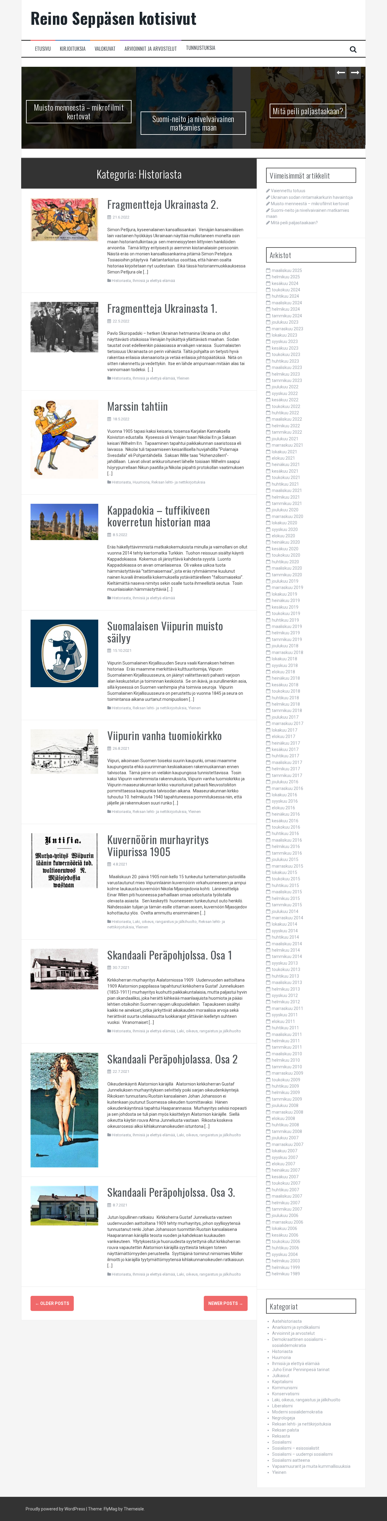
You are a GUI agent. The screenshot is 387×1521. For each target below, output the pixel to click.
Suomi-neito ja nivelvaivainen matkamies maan (193, 123)
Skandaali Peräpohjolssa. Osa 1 (169, 955)
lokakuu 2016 (284, 794)
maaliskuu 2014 (287, 943)
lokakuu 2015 (284, 872)
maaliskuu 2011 (287, 1034)
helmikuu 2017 (286, 768)
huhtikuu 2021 (285, 484)
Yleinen (183, 378)
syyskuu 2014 (285, 930)
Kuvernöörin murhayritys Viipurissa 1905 (158, 845)
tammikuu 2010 (287, 1066)
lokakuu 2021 (284, 451)
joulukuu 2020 (285, 509)
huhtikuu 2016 (285, 833)
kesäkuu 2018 (285, 684)
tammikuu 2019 (287, 639)
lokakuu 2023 (284, 335)
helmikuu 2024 (286, 309)
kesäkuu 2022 (285, 399)
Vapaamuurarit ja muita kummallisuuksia (311, 1466)
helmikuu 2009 (286, 1092)
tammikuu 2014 (287, 956)
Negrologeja (283, 1418)
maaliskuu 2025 (287, 270)
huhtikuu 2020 (285, 561)
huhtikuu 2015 (285, 885)
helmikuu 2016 (286, 846)
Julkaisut (280, 1375)
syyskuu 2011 (285, 1014)
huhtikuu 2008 (285, 1124)
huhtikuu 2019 (285, 620)
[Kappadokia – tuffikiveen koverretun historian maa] (64, 521)
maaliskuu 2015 (287, 891)
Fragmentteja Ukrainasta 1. (162, 308)
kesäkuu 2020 (285, 548)
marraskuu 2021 (287, 445)
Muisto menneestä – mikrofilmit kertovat (79, 111)
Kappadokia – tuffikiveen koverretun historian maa (158, 516)
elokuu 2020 (283, 535)
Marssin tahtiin (137, 406)
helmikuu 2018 (286, 704)
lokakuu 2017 (284, 730)
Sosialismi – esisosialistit (295, 1448)
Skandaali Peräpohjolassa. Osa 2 (172, 1058)
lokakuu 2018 (284, 658)
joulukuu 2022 (285, 386)
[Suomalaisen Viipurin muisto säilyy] (64, 653)
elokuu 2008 (283, 1118)
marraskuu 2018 (287, 652)
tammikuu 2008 (287, 1131)
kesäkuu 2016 (285, 820)
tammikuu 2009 (287, 1099)
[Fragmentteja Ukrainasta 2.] (64, 219)
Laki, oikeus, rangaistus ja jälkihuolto (165, 921)
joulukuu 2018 (285, 645)
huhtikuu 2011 (285, 1027)
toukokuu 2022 (286, 406)
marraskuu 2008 (287, 1112)
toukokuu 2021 (286, 477)
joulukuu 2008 (285, 1105)
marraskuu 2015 (287, 866)
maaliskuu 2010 (287, 1053)
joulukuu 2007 (285, 1137)
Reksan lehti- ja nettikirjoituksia (178, 482)
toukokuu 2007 (286, 1183)
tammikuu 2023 (287, 380)
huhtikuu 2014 (285, 937)
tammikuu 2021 (287, 503)
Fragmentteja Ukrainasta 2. (162, 204)
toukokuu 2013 (286, 969)
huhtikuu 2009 (285, 1086)
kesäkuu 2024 (285, 283)
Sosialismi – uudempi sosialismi (302, 1454)
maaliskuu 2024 (287, 302)
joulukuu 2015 (285, 859)
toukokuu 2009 (286, 1079)
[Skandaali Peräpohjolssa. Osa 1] (64, 968)
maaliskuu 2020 (287, 568)
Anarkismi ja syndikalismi (296, 1327)
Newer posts (225, 1303)
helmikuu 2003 (286, 1260)
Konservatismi (285, 1393)
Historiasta (121, 280)
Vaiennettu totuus (288, 190)
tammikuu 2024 (287, 315)
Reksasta (281, 1436)
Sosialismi (281, 1442)
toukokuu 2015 (286, 878)
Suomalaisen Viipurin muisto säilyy (165, 631)
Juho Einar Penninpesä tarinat (301, 1369)
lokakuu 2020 (284, 522)
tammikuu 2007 (287, 1209)
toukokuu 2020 (286, 555)
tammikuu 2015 (287, 904)
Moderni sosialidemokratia (297, 1411)
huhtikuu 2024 (285, 296)
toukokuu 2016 (286, 827)
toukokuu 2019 (286, 613)
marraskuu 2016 (287, 788)
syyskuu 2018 (285, 665)
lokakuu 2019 (284, 594)
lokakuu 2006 (284, 1228)
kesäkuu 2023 (285, 348)
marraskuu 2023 (287, 328)
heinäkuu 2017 (286, 743)
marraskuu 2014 (287, 917)
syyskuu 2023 (285, 341)
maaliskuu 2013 (287, 982)
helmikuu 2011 (286, 1040)
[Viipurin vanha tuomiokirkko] (64, 751)
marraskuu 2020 (287, 516)
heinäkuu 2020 (286, 542)
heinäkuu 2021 (286, 464)
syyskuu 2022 (285, 393)
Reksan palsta (285, 1430)
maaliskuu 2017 (287, 762)
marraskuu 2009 (287, 1073)
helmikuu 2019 (286, 632)
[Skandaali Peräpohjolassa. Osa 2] (64, 1109)
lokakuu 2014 (284, 924)
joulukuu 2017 (285, 717)
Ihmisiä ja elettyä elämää (154, 280)
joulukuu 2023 (285, 322)
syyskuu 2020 (285, 529)
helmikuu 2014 (286, 950)
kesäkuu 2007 (285, 1176)
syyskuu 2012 (285, 995)
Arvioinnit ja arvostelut (151, 48)
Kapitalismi (282, 1381)
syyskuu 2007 (285, 1157)
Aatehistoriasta (287, 1321)
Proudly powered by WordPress (55, 1508)
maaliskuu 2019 (287, 626)
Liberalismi (282, 1405)
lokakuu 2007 (284, 1150)
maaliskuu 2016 (287, 840)
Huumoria (141, 482)
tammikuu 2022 (287, 432)
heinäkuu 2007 (286, 1170)
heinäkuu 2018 (286, 678)
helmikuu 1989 (286, 1273)
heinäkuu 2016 (286, 814)
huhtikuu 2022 (285, 412)
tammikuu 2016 (287, 853)
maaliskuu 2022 (287, 419)
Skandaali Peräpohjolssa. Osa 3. (171, 1192)
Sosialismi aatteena (291, 1460)
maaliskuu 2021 (287, 490)
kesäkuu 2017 (285, 749)
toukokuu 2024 (286, 289)
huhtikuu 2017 (285, 755)
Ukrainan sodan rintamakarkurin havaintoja (312, 197)
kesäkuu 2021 (285, 471)
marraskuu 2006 (287, 1222)
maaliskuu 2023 (287, 367)
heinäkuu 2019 (286, 600)
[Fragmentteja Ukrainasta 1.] (64, 326)
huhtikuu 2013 (285, 976)
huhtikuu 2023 (285, 361)
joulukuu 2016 (285, 781)
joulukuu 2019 (285, 581)
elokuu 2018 (283, 671)
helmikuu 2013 (286, 989)
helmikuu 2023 (286, 374)
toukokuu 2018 (286, 691)
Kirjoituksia (73, 48)
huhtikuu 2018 (285, 697)
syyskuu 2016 (285, 801)
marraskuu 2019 (287, 587)
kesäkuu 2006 (285, 1235)
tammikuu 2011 (287, 1047)
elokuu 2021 (283, 458)
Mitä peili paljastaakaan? (308, 111)
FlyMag (110, 1508)
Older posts (52, 1303)
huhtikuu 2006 (285, 1247)
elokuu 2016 (283, 807)
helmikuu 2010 (286, 1060)
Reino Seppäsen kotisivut (114, 17)
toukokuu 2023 (286, 354)
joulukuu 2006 (285, 1215)
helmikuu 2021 (286, 497)
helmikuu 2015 (286, 898)
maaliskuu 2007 (287, 1196)
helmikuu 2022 (286, 425)
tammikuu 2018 (287, 710)
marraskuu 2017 (287, 723)
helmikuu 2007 (286, 1202)
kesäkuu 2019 (285, 607)
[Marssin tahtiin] (64, 438)
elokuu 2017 (283, 736)
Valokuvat (105, 48)
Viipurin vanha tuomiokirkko (164, 735)
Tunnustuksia (200, 47)
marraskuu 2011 (287, 1008)
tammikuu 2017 (287, 775)
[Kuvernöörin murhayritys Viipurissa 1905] (64, 860)
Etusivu (43, 48)
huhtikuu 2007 (285, 1189)
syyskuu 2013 (285, 963)
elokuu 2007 (283, 1163)
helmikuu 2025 (286, 276)
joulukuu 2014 (285, 911)
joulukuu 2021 (285, 438)
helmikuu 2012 (286, 1001)
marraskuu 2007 (287, 1144)
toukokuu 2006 (286, 1241)
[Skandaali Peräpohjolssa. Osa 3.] (64, 1205)
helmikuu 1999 (286, 1267)
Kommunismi (285, 1387)
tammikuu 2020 (287, 574)
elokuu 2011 (283, 1021)
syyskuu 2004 (285, 1254)
